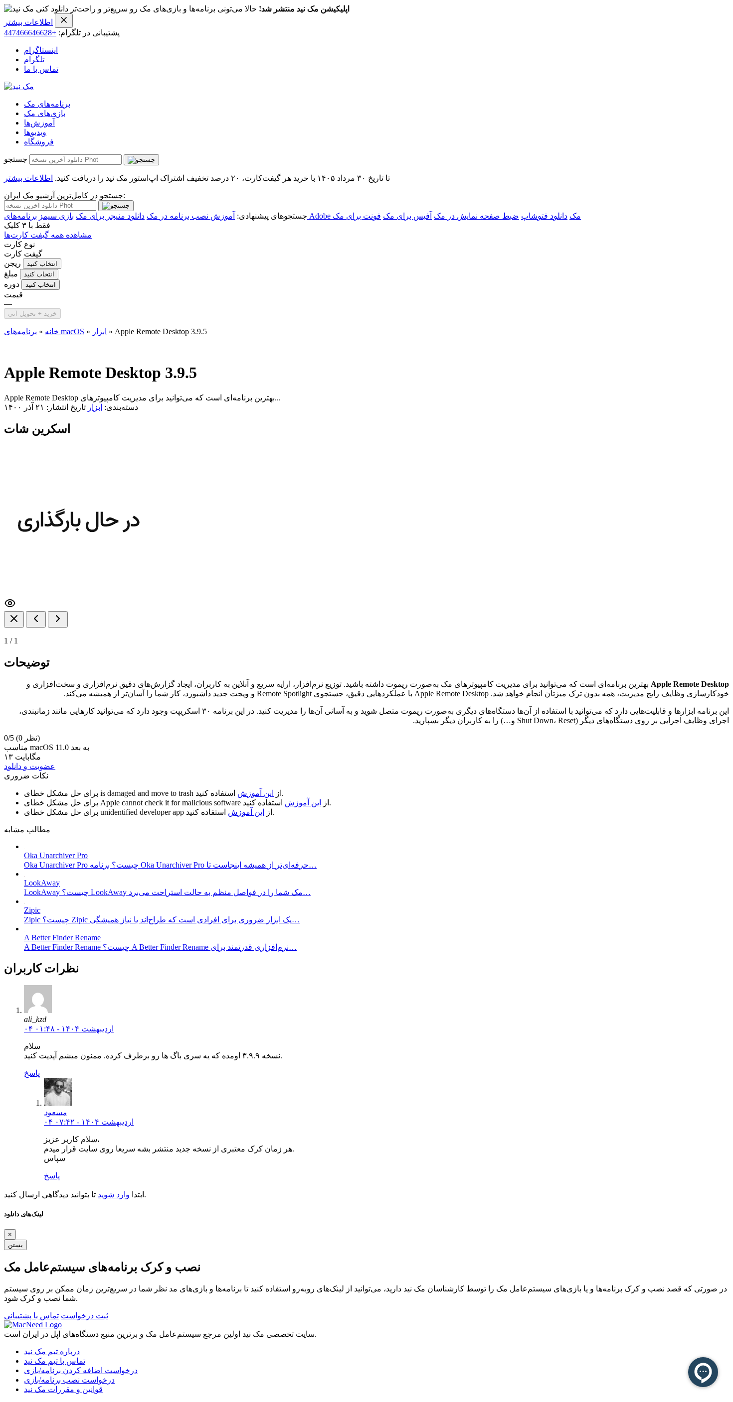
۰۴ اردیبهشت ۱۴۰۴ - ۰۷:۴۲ (89, 1122)
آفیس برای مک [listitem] (407, 216)
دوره (11, 284)
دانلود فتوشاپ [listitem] (544, 216)
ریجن (12, 263)
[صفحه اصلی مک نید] (19, 86)
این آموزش (255, 793)
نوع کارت (19, 244)
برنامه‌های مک (47, 104)
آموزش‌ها (39, 123)
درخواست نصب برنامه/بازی (69, 1380)
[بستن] (14, 619)
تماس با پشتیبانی (31, 1315)
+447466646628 (30, 32)
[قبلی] (36, 619)
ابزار (99, 331)
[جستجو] (141, 159)
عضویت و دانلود (29, 766)
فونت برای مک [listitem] (357, 216)
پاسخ (32, 1073)
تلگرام (34, 59)
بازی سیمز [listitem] (56, 216)
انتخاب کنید (42, 263)
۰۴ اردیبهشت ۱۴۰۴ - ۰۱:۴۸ (69, 1028)
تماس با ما (41, 69)
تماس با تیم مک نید (54, 1361)
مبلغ (11, 273)
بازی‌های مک (44, 113)
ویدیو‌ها (35, 132)
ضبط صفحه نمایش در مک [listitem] (476, 216)
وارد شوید (114, 1194)
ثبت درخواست (84, 1315)
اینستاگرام (41, 50)
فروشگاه (39, 141)
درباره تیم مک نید (52, 1351)
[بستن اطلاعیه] (64, 20)
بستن (15, 1245)
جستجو (15, 159)
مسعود (55, 1112)
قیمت (13, 294)
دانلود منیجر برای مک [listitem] (110, 216)
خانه (52, 331)
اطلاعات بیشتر (28, 22)
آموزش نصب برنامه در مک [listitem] (191, 216)
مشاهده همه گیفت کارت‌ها (48, 235)
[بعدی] (58, 619)
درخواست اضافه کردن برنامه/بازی (81, 1370)
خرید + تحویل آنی (32, 313)
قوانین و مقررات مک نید (63, 1389)
